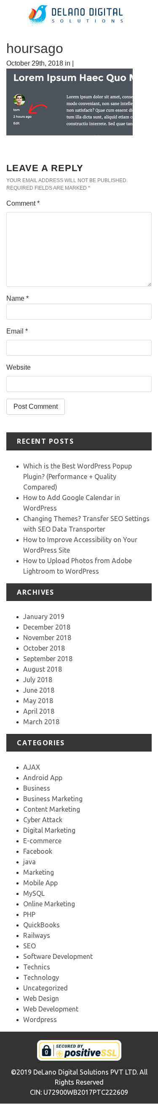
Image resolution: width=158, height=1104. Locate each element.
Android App (42, 777)
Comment (23, 203)
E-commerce (42, 841)
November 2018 (47, 637)
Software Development (58, 956)
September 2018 (47, 658)
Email (17, 331)
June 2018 (38, 690)
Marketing (38, 872)
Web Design (41, 998)
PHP (29, 914)
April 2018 (38, 711)
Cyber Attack (42, 819)
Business (36, 788)
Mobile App (40, 883)
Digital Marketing (49, 830)
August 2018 (42, 669)
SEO (29, 946)
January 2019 (43, 616)
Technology (41, 977)
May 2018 (38, 700)
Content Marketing (51, 809)
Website (18, 367)
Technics (36, 967)
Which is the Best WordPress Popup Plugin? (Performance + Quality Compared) (77, 476)
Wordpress (40, 1019)
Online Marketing (49, 904)
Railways (36, 935)
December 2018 (46, 627)
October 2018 (44, 648)
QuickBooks (41, 925)
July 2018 (37, 679)
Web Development (50, 1009)
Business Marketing (53, 798)
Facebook (37, 851)
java (29, 862)
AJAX (31, 767)
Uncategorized (45, 988)
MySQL (34, 893)
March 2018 (41, 721)
